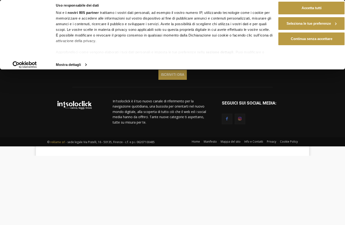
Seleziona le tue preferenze (309, 23)
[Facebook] (227, 119)
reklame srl (57, 142)
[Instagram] (240, 119)
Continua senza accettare (311, 39)
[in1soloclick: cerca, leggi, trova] (74, 105)
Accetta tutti (312, 8)
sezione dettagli (220, 52)
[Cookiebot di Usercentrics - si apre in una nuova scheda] (24, 64)
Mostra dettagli (68, 65)
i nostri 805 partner (82, 13)
